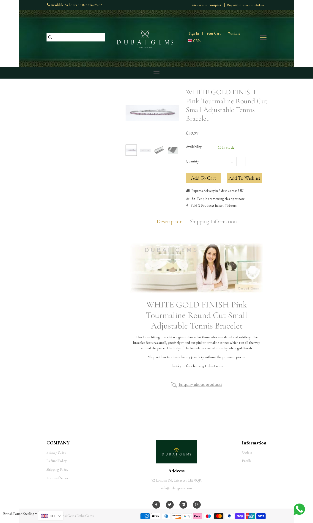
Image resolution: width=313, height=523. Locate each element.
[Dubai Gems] (145, 36)
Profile (247, 460)
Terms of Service (58, 478)
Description (169, 221)
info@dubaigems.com (176, 488)
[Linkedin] (183, 504)
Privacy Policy (56, 452)
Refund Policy (57, 460)
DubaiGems (85, 515)
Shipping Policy (57, 469)
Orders (247, 452)
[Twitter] (169, 504)
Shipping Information (213, 221)
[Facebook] (156, 504)
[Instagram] (196, 504)
